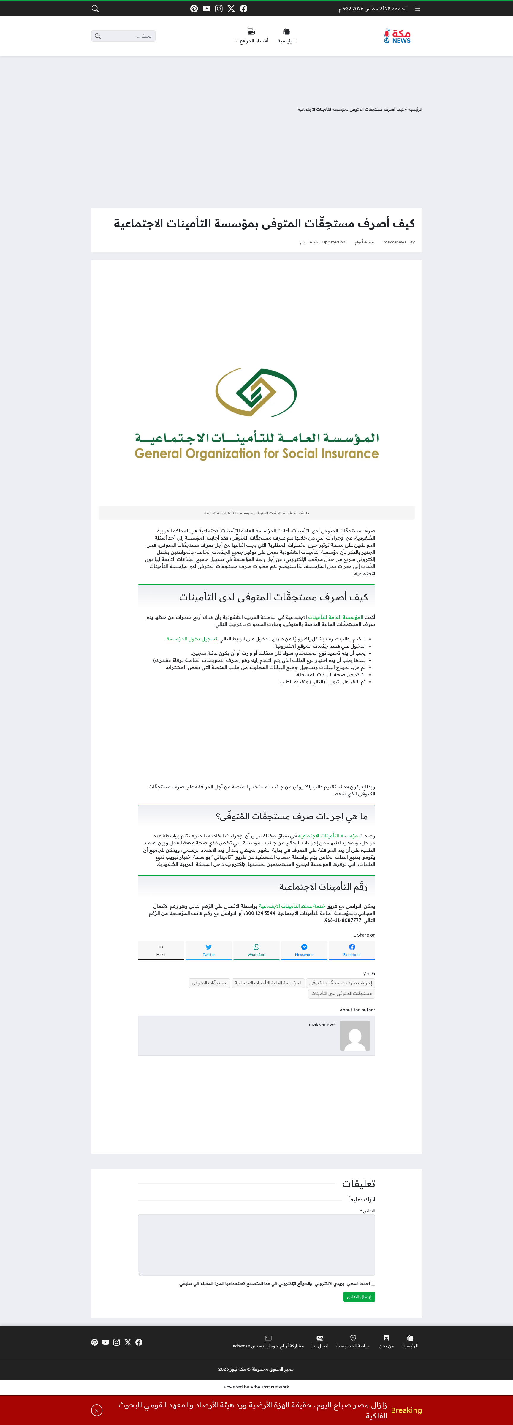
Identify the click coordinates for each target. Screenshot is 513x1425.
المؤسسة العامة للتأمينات (335, 617)
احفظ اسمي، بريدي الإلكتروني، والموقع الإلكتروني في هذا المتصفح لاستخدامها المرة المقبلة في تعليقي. (274, 1283)
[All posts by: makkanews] (355, 1035)
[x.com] (231, 8)
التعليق (367, 1211)
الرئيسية (415, 109)
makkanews (395, 241)
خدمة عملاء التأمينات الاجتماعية (292, 906)
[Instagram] (219, 8)
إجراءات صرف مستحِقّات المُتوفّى (340, 983)
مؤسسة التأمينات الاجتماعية (328, 836)
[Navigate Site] (418, 8)
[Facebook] (243, 8)
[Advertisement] (256, 76)
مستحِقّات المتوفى (209, 983)
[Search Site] (95, 8)
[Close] (96, 1410)
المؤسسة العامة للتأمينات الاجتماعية (268, 983)
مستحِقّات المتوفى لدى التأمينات (341, 993)
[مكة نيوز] (397, 36)
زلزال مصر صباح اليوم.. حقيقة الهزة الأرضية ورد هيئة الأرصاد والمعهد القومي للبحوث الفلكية (252, 1410)
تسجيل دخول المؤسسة (191, 639)
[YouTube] (206, 8)
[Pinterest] (194, 8)
